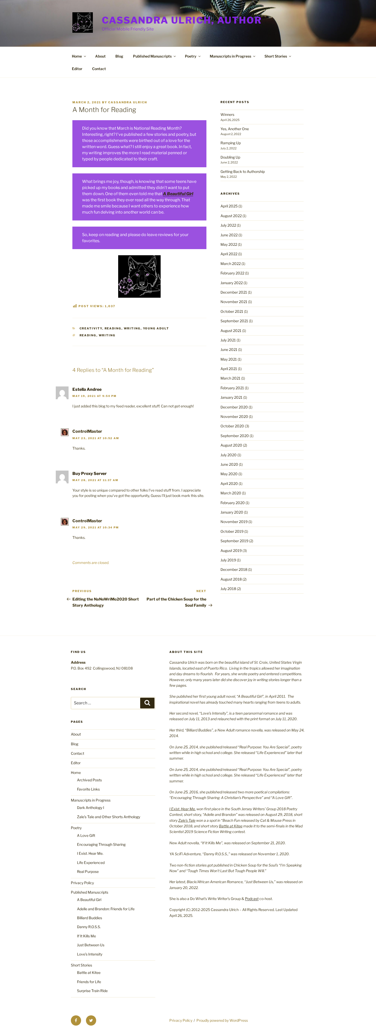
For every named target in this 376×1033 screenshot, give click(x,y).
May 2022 (228, 244)
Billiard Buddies (89, 918)
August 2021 (230, 330)
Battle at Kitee (89, 972)
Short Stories (275, 56)
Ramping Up (230, 143)
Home (77, 56)
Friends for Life (89, 982)
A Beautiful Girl (178, 193)
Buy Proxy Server (89, 473)
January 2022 (231, 283)
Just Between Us (90, 945)
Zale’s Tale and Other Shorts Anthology (108, 817)
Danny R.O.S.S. (89, 927)
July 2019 (228, 560)
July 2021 (228, 340)
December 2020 (234, 407)
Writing (132, 328)
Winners (227, 114)
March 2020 (230, 493)
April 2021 (228, 368)
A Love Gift (86, 835)
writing (107, 335)
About (100, 56)
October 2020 (232, 426)
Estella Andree (87, 389)
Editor (77, 68)
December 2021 (233, 292)
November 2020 (234, 416)
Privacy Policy (82, 883)
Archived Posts (89, 780)
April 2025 (229, 206)
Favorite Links (88, 789)
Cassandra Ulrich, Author (182, 20)
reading (88, 335)
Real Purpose (88, 871)
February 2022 (232, 273)
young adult (156, 328)
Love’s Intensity (89, 954)
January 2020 (231, 512)
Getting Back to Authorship (242, 171)
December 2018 (233, 569)
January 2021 (231, 397)
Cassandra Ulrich (127, 102)
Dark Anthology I (90, 807)
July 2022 (228, 225)
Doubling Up (230, 157)
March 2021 (230, 378)
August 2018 (231, 579)
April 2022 (228, 254)
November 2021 (233, 301)
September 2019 (234, 541)
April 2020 (229, 483)
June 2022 (229, 235)
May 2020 (229, 474)
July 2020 (228, 455)
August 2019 (231, 550)
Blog (119, 56)
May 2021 (228, 359)
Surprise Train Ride (92, 990)
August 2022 (231, 216)
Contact (99, 68)
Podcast (252, 898)
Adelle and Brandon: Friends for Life (106, 909)
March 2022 (230, 263)
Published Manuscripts (152, 56)
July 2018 (228, 588)
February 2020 (232, 503)
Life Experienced (91, 862)
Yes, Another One (234, 129)
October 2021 (231, 311)
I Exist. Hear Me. (90, 853)
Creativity (91, 328)
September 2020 (234, 436)
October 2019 (232, 531)
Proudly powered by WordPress (222, 1020)
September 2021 (234, 321)
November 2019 (234, 521)
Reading (113, 328)
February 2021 (232, 388)
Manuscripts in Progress (230, 56)
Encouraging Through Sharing (101, 844)
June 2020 (229, 464)
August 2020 (231, 445)
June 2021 (228, 349)
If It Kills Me (86, 936)
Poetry (190, 56)
